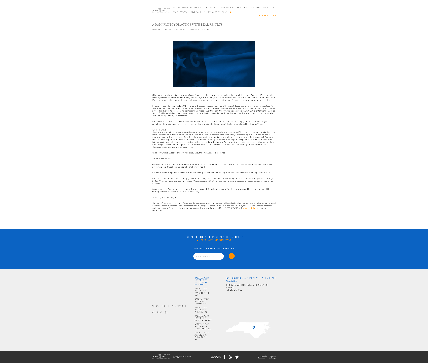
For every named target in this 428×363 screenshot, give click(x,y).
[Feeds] (231, 357)
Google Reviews (225, 7)
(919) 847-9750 (235, 290)
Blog (175, 12)
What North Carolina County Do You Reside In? (215, 248)
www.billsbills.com (251, 208)
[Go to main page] (161, 11)
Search (232, 12)
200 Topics (241, 7)
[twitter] (237, 357)
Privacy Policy (263, 356)
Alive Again (196, 12)
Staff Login (272, 358)
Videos (183, 12)
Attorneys (268, 7)
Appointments (180, 7)
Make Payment (211, 12)
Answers (210, 7)
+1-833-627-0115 (267, 15)
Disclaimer (261, 358)
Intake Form (196, 7)
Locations (254, 7)
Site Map (273, 356)
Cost (224, 12)
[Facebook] (224, 357)
